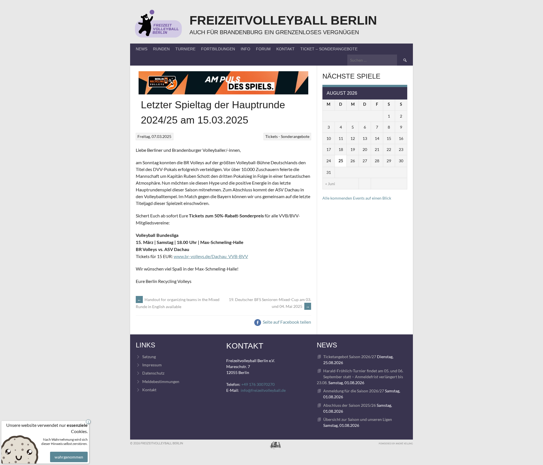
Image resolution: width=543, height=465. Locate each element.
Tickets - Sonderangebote (287, 136)
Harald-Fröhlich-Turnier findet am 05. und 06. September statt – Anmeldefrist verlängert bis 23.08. (360, 376)
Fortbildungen (218, 49)
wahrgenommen (69, 457)
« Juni (330, 183)
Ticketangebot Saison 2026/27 (349, 356)
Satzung (149, 356)
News (141, 49)
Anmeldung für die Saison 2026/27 (353, 390)
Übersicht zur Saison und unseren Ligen (357, 419)
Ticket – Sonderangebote (328, 49)
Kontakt (285, 49)
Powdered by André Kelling (396, 443)
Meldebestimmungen (160, 381)
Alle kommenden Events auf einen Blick (356, 198)
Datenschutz (153, 373)
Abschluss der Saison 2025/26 (349, 405)
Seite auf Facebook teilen (286, 322)
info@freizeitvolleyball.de (263, 390)
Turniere (185, 49)
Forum (263, 49)
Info (245, 49)
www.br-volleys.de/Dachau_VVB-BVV (211, 256)
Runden (161, 49)
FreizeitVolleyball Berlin (283, 20)
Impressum (152, 364)
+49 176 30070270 (258, 384)
